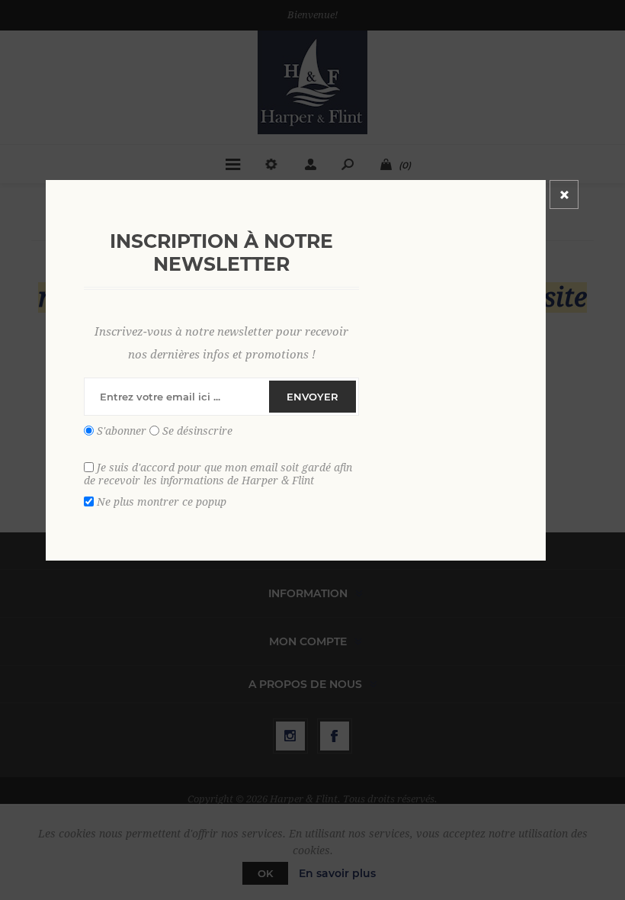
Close (564, 194)
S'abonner (121, 431)
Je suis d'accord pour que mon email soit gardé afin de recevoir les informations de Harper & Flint (218, 474)
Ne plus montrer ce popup (161, 501)
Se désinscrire (197, 431)
